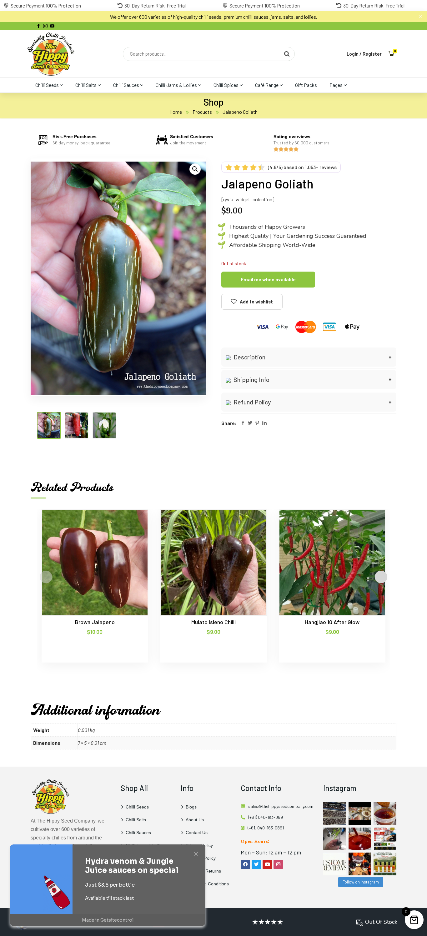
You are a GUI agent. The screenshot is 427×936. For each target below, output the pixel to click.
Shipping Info (250, 379)
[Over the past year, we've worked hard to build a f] (385, 839)
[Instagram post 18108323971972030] (385, 864)
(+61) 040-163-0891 (266, 817)
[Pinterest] (257, 423)
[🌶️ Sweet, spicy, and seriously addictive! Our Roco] (360, 864)
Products (202, 112)
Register (372, 54)
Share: (229, 423)
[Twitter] (250, 423)
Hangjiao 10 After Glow (332, 621)
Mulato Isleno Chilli (213, 621)
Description (248, 357)
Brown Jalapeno (95, 621)
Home (175, 112)
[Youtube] (267, 864)
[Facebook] (243, 423)
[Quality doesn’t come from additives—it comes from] (360, 839)
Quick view (131, 538)
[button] (195, 169)
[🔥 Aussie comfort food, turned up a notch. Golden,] (360, 813)
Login (353, 54)
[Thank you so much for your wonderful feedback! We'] (334, 864)
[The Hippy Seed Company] (51, 53)
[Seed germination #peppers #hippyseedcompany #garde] (334, 813)
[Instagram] (278, 864)
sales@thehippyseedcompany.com (280, 806)
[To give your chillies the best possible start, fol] (334, 839)
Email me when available (268, 279)
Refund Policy (251, 402)
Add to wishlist (256, 301)
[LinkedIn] (264, 423)
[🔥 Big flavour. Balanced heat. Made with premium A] (385, 813)
